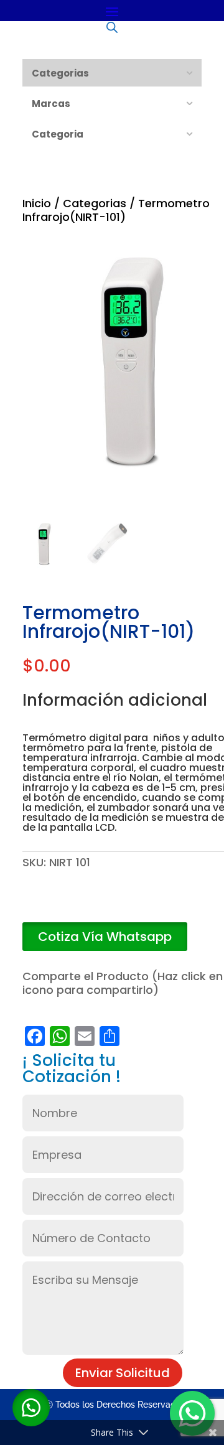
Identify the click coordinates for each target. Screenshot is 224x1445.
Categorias (94, 203)
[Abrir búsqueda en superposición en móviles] (112, 26)
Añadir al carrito (139, 905)
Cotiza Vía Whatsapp (105, 936)
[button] (104, 937)
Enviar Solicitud (122, 1373)
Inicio (36, 203)
